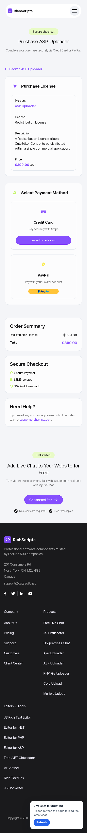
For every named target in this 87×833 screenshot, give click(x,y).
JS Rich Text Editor (17, 717)
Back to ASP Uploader (25, 69)
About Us (10, 623)
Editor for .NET (14, 727)
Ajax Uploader (54, 653)
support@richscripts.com (35, 419)
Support (10, 643)
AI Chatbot (11, 768)
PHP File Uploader (56, 673)
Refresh (41, 822)
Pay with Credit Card (43, 240)
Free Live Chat (54, 623)
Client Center (13, 663)
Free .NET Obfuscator (19, 758)
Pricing (9, 633)
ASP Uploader (25, 106)
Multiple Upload (54, 694)
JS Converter (13, 788)
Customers (12, 653)
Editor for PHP (14, 738)
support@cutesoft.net (20, 583)
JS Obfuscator (54, 633)
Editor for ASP (14, 748)
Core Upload (53, 683)
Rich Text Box (14, 778)
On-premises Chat (57, 643)
